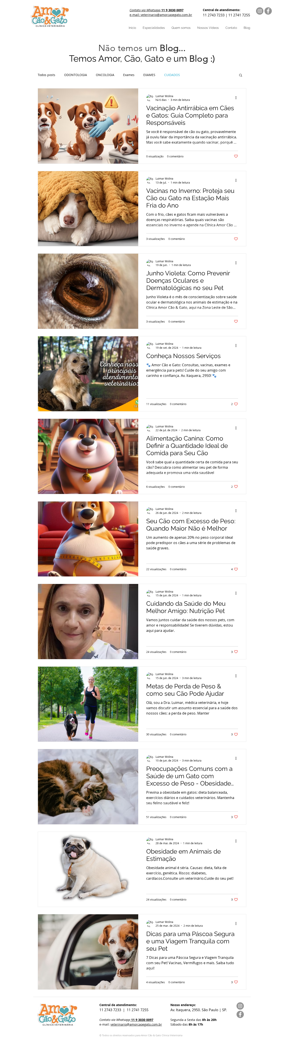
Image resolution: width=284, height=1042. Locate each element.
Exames (128, 75)
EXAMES (149, 75)
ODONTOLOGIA (75, 75)
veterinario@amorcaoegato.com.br (136, 1024)
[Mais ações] (237, 97)
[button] (241, 75)
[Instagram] (259, 11)
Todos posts (46, 75)
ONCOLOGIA (105, 75)
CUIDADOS (172, 75)
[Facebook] (268, 11)
